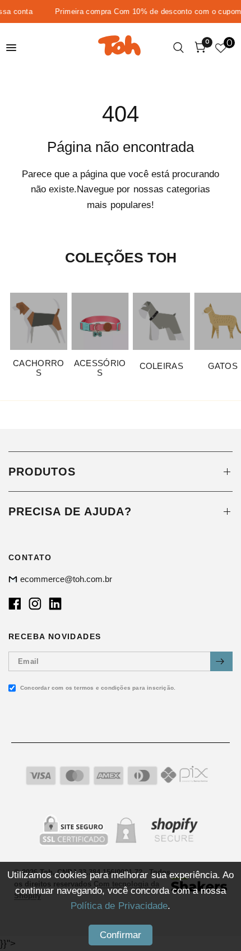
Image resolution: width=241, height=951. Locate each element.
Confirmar (120, 935)
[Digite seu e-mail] (221, 661)
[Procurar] (180, 47)
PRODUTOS (42, 471)
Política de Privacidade (119, 906)
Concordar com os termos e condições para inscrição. (97, 688)
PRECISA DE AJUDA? (70, 511)
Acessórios (100, 367)
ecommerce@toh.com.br (66, 579)
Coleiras (161, 365)
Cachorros (38, 367)
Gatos (223, 365)
